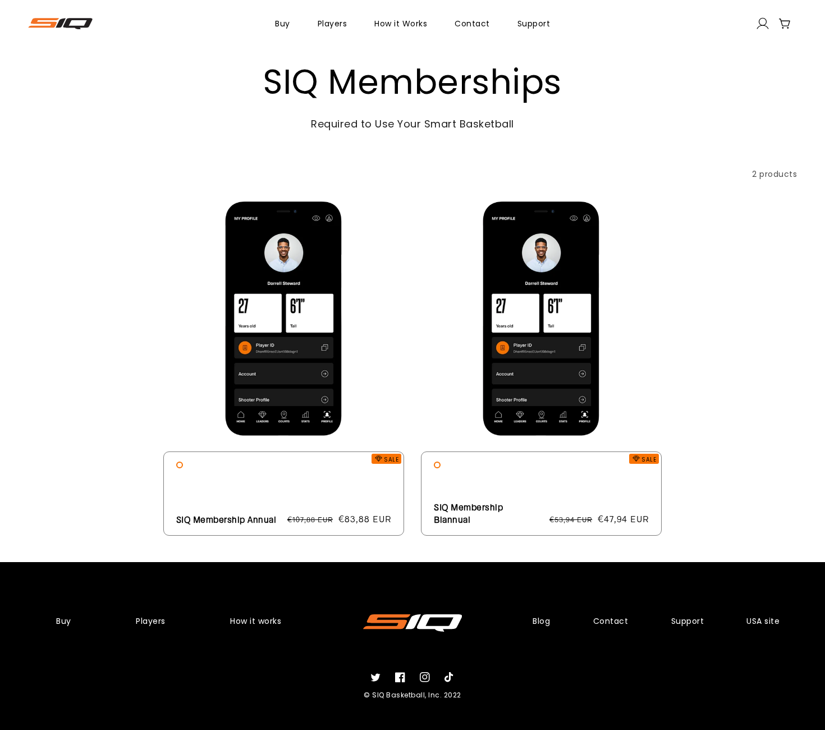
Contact (611, 621)
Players (151, 621)
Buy (63, 621)
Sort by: (623, 174)
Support (687, 621)
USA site (763, 621)
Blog (541, 621)
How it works (255, 621)
